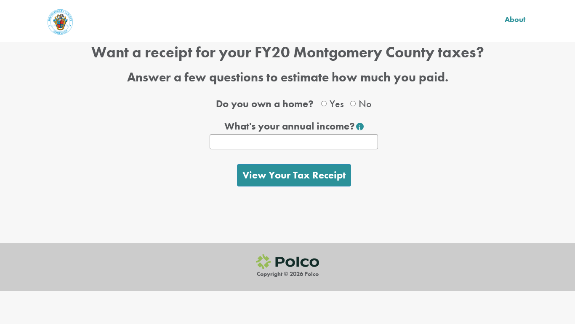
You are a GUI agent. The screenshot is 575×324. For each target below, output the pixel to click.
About (515, 19)
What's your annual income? (289, 125)
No (365, 103)
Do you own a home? (265, 103)
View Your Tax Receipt (294, 174)
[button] (360, 126)
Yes (337, 103)
